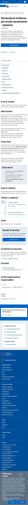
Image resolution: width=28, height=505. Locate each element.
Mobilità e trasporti (6, 403)
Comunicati (5, 425)
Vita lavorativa (5, 401)
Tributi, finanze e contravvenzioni (16, 12)
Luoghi (3, 435)
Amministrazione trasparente (9, 465)
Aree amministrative (7, 370)
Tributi (4, 284)
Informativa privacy (6, 467)
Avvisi (3, 427)
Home (2, 12)
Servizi (6, 12)
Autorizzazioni (5, 391)
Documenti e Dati (6, 379)
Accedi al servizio (14, 239)
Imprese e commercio (7, 414)
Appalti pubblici (5, 394)
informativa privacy (7, 500)
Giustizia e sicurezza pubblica (9, 405)
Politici (3, 374)
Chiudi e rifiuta (22, 475)
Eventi (3, 437)
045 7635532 (7, 449)
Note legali (4, 469)
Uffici (3, 372)
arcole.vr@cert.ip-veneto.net (11, 451)
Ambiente (4, 407)
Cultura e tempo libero (7, 412)
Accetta (23, 502)
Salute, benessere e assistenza (9, 396)
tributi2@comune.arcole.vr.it (13, 269)
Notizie (3, 422)
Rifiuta (13, 502)
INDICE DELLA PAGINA (6, 60)
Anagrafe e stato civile (7, 389)
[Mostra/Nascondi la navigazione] (3, 6)
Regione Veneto (5, 2)
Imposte (3, 296)
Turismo (4, 398)
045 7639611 (7, 447)
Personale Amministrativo (8, 377)
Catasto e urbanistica (7, 387)
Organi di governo (6, 367)
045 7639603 (11, 268)
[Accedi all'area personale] (25, 2)
